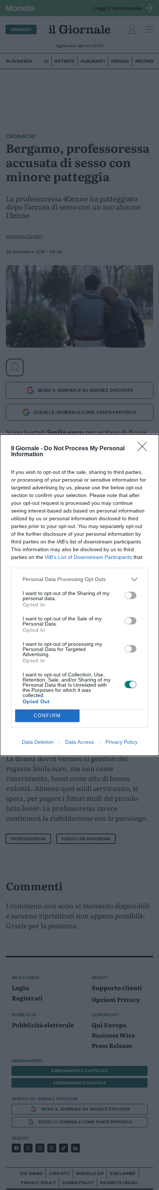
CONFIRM (47, 715)
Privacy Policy (121, 742)
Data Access (79, 742)
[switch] (130, 595)
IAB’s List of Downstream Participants (88, 557)
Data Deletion (38, 742)
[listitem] (79, 579)
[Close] (145, 449)
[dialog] (79, 595)
